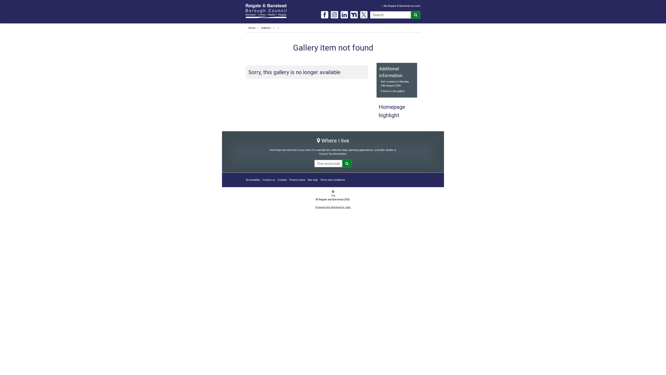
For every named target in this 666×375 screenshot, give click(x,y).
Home (251, 28)
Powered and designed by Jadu (333, 207)
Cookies (282, 179)
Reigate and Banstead (268, 11)
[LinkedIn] (344, 15)
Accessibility (253, 179)
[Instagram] (334, 15)
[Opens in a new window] (347, 163)
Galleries (266, 28)
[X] (364, 15)
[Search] (415, 15)
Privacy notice (297, 179)
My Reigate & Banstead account (402, 5)
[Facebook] (324, 15)
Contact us (268, 179)
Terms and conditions (332, 179)
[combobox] (390, 15)
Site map (313, 179)
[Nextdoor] (354, 15)
